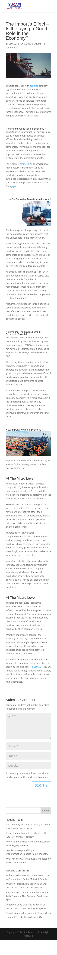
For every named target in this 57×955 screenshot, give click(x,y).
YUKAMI (13, 43)
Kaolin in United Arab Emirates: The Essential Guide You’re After (28, 896)
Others (37, 43)
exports (34, 85)
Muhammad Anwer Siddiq (20, 875)
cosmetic (24, 163)
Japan (14, 186)
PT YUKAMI (36, 666)
